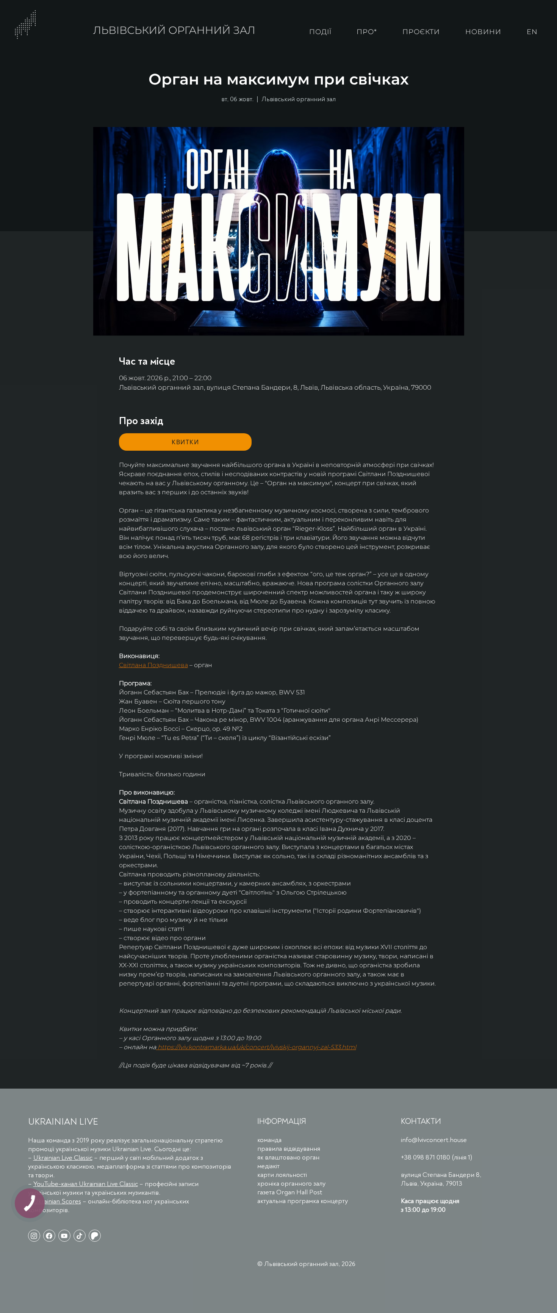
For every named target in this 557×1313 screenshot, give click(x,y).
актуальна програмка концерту (302, 1201)
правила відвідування (288, 1148)
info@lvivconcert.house (434, 1140)
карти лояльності (282, 1174)
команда (269, 1140)
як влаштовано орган (288, 1157)
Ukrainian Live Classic (62, 1157)
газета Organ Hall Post (289, 1192)
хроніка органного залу (291, 1183)
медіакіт (268, 1166)
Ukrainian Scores (57, 1201)
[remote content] (185, 442)
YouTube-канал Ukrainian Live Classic (85, 1184)
